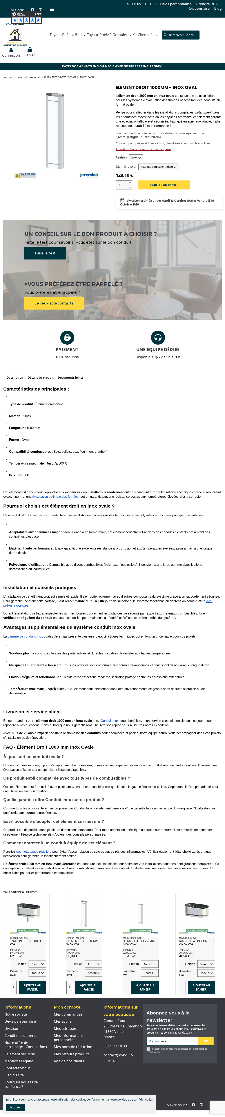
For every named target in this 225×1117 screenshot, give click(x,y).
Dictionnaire (199, 8)
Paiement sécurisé (19, 1054)
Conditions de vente (21, 1036)
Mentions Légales (19, 1061)
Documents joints (70, 378)
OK (206, 1041)
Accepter (15, 1107)
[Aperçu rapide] (43, 900)
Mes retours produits (71, 1054)
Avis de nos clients (69, 1061)
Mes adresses (65, 1029)
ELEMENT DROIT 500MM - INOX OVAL (83, 942)
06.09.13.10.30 (115, 1046)
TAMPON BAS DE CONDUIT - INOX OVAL (196, 942)
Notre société (15, 1014)
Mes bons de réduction (73, 1047)
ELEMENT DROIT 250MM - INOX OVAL (139, 942)
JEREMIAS (15, 950)
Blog (218, 8)
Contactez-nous (17, 1068)
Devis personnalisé (176, 4)
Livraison (11, 1029)
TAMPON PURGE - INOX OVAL (25, 942)
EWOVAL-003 (129, 952)
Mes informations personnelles (68, 1038)
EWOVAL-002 (73, 952)
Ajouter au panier (164, 185)
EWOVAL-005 (186, 952)
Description (15, 378)
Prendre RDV (207, 4)
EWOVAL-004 (17, 952)
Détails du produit (41, 378)
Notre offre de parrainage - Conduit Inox (25, 1045)
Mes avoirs (63, 1021)
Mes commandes (68, 1014)
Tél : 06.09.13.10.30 (140, 4)
